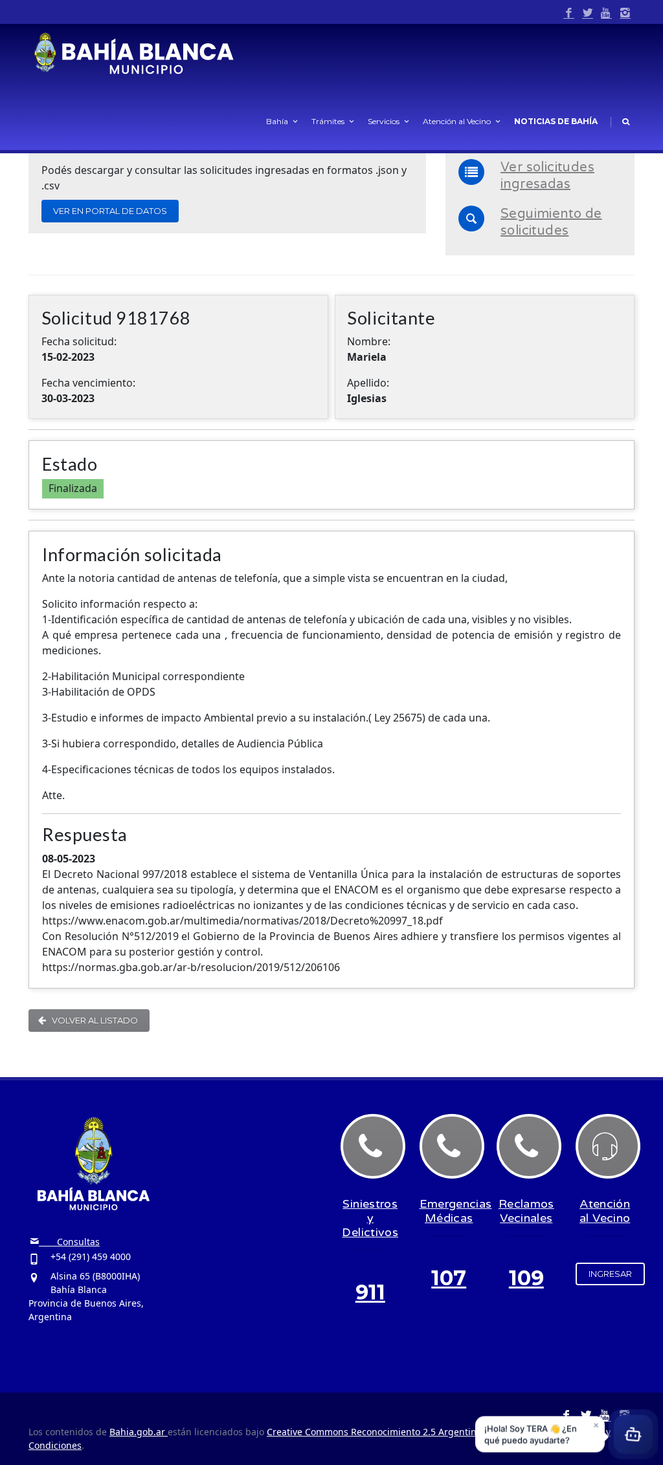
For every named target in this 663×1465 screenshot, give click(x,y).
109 (526, 1277)
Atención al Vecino (457, 121)
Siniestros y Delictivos (370, 1218)
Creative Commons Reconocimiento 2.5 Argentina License (392, 1432)
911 (370, 1292)
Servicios (383, 121)
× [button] (596, 1424)
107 (448, 1277)
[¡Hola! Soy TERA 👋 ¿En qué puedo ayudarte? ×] (633, 1435)
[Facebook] (568, 13)
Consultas (69, 1241)
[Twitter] (587, 13)
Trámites (327, 121)
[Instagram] (625, 13)
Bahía (277, 121)
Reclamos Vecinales (526, 1211)
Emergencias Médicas (456, 1211)
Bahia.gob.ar (138, 1432)
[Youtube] (606, 13)
